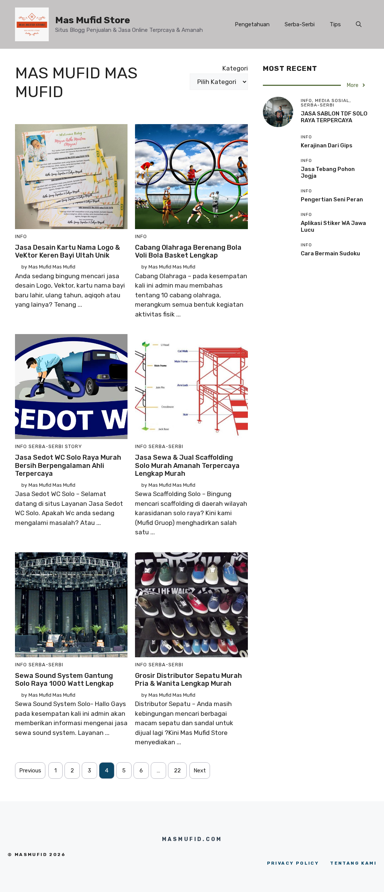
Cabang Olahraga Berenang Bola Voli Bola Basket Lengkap (188, 251)
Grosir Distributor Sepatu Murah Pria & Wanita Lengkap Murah (188, 680)
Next (200, 770)
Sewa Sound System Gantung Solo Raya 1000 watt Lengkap (64, 680)
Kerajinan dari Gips (326, 145)
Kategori (235, 68)
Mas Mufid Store (92, 20)
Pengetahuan (252, 24)
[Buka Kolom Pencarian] (358, 24)
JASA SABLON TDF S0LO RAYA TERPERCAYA (334, 117)
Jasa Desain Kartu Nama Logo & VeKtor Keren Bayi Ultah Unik (67, 251)
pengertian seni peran (332, 199)
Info (21, 236)
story (73, 446)
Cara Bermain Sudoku (330, 253)
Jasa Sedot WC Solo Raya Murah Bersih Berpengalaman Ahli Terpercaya (68, 465)
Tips (335, 24)
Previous (30, 770)
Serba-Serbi (300, 24)
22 (177, 770)
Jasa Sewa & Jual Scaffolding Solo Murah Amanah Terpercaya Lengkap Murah (187, 465)
